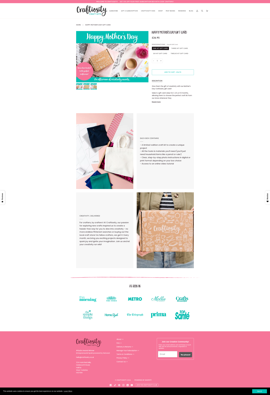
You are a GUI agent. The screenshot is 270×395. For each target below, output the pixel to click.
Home (78, 25)
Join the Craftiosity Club (147, 385)
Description (157, 80)
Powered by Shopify (143, 380)
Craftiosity (122, 380)
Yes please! (185, 354)
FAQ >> (119, 343)
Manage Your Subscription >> (128, 350)
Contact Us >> (122, 362)
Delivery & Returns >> (125, 347)
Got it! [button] (259, 391)
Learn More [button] (68, 391)
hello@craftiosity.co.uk (85, 357)
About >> (120, 339)
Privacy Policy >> (123, 358)
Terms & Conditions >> (125, 354)
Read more (156, 102)
